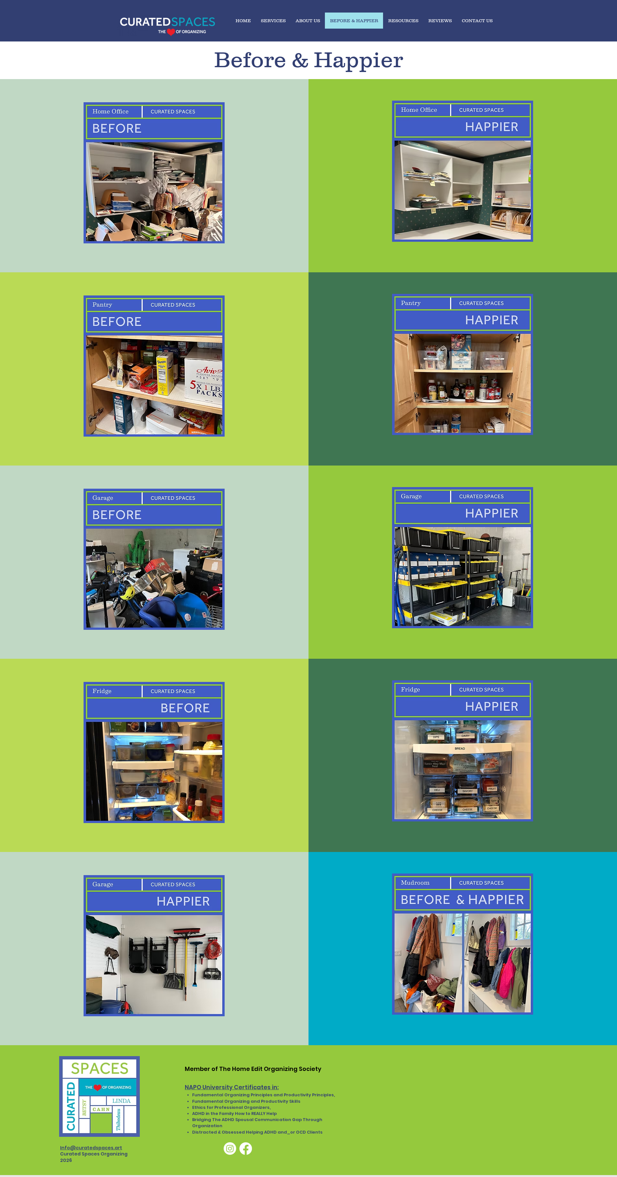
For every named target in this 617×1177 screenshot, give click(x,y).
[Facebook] (245, 1148)
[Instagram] (230, 1148)
